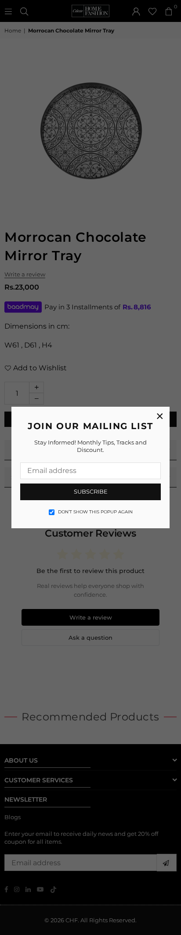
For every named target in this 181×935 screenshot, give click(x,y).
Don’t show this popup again (95, 512)
